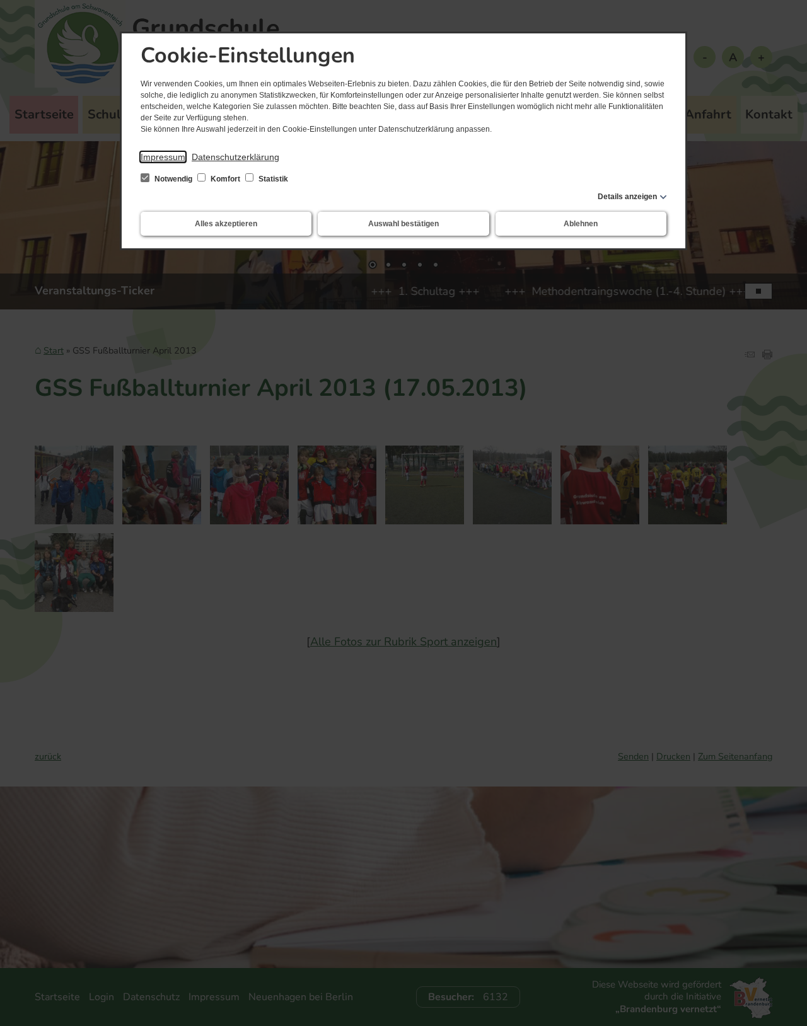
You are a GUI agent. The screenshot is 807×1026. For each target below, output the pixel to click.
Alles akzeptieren (226, 223)
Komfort (225, 179)
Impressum (163, 157)
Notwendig (173, 179)
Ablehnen (581, 223)
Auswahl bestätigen (403, 223)
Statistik (272, 179)
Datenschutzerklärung (235, 157)
